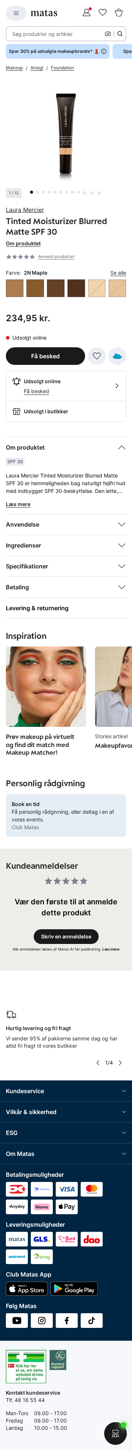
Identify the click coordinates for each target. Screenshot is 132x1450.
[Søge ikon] (120, 34)
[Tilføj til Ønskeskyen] (117, 356)
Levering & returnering (37, 608)
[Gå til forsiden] (44, 13)
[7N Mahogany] (76, 288)
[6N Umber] (56, 288)
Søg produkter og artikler (42, 34)
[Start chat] (115, 1433)
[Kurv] (118, 13)
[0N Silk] (97, 288)
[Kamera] (108, 34)
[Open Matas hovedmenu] (16, 13)
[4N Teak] (14, 288)
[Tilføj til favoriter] (97, 356)
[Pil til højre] (120, 1063)
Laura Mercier (25, 209)
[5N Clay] (35, 288)
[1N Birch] (117, 288)
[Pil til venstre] (98, 1063)
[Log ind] (86, 13)
